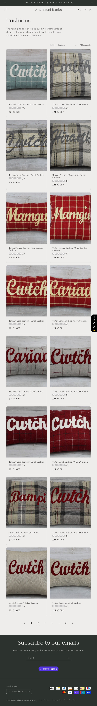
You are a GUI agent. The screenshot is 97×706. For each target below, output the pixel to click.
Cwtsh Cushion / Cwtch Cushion (66, 603)
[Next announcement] (92, 3)
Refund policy (44, 700)
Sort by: (53, 45)
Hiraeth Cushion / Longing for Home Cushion (68, 176)
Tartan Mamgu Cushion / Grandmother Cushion (26, 249)
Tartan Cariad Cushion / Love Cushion (69, 321)
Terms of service (69, 700)
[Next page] (72, 623)
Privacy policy (56, 700)
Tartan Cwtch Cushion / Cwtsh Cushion (26, 105)
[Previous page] (24, 623)
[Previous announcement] (5, 3)
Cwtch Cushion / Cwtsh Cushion (23, 603)
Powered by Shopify (30, 700)
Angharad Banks (17, 700)
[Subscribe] (68, 658)
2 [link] (38, 623)
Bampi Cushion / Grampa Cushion (24, 532)
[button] (5, 10)
